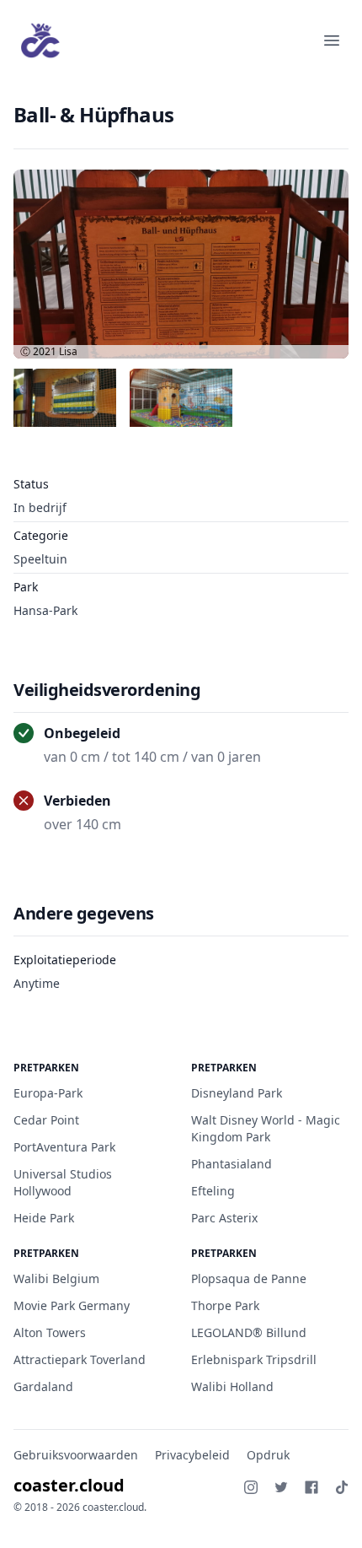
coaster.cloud (69, 1485)
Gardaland (43, 1386)
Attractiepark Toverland (79, 1359)
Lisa (68, 351)
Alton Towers (49, 1332)
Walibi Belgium (56, 1278)
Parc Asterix (224, 1218)
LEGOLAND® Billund (248, 1332)
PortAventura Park (64, 1147)
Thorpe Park (225, 1305)
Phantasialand (231, 1164)
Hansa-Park (45, 610)
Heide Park (43, 1218)
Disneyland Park (236, 1093)
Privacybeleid (192, 1455)
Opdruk (268, 1455)
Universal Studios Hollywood (62, 1182)
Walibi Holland (232, 1386)
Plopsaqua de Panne (248, 1278)
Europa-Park (48, 1093)
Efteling (213, 1191)
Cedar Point (46, 1120)
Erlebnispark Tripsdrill (254, 1359)
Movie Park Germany (71, 1305)
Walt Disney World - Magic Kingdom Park (265, 1128)
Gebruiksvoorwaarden (75, 1455)
